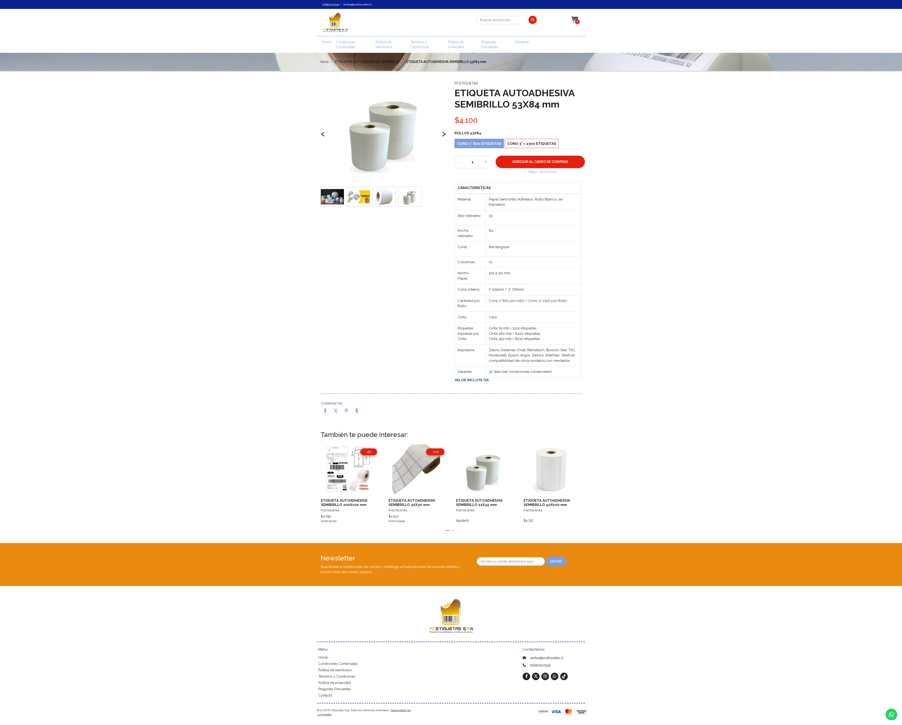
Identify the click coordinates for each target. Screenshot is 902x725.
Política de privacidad (456, 44)
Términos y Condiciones (419, 44)
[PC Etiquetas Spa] (335, 24)
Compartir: (332, 403)
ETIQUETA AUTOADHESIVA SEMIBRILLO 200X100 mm (344, 502)
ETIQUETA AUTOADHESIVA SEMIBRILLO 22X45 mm (479, 502)
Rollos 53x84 (468, 133)
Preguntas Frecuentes (489, 44)
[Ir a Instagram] (545, 676)
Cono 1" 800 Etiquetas (479, 144)
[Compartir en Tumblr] (357, 411)
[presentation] (323, 136)
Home (326, 42)
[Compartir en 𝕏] (335, 411)
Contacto (522, 42)
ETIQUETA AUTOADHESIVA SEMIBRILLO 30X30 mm (412, 502)
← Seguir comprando (540, 172)
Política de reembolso (384, 44)
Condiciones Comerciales (345, 44)
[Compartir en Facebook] (325, 411)
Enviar (556, 561)
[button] (574, 20)
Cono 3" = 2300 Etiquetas (531, 144)
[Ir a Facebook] (526, 676)
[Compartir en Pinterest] (346, 411)
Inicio (325, 62)
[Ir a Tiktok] (564, 676)
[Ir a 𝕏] (536, 676)
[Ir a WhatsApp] (554, 676)
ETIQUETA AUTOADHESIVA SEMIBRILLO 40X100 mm (547, 502)
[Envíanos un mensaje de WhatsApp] (891, 714)
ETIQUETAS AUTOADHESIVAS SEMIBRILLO (367, 62)
